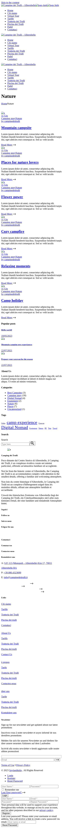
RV (46, 428)
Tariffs (4, 638)
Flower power (12, 197)
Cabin (3, 423)
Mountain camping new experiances (16, 344)
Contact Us (6, 654)
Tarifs (4, 667)
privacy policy (46, 810)
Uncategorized (14, 409)
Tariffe (4, 609)
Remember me (12, 789)
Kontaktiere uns (9, 712)
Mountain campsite (16, 128)
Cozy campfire (12, 231)
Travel (55, 428)
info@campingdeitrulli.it (16, 577)
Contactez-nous (8, 683)
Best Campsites (14, 392)
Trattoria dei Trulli (10, 614)
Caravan (41, 423)
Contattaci (6, 625)
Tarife (4, 696)
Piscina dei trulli (9, 620)
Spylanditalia (15, 770)
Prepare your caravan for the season (17, 359)
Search (4, 439)
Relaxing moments (15, 266)
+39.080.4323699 (12, 572)
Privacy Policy (23, 765)
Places (10, 406)
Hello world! (6, 330)
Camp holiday (12, 300)
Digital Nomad (14, 398)
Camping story (8, 118)
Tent (49, 428)
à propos (5, 662)
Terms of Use (7, 765)
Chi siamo (6, 604)
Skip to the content (10, 2)
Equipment (12, 401)
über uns (5, 691)
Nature (18, 118)
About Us (6, 633)
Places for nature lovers (20, 162)
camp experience (22, 422)
